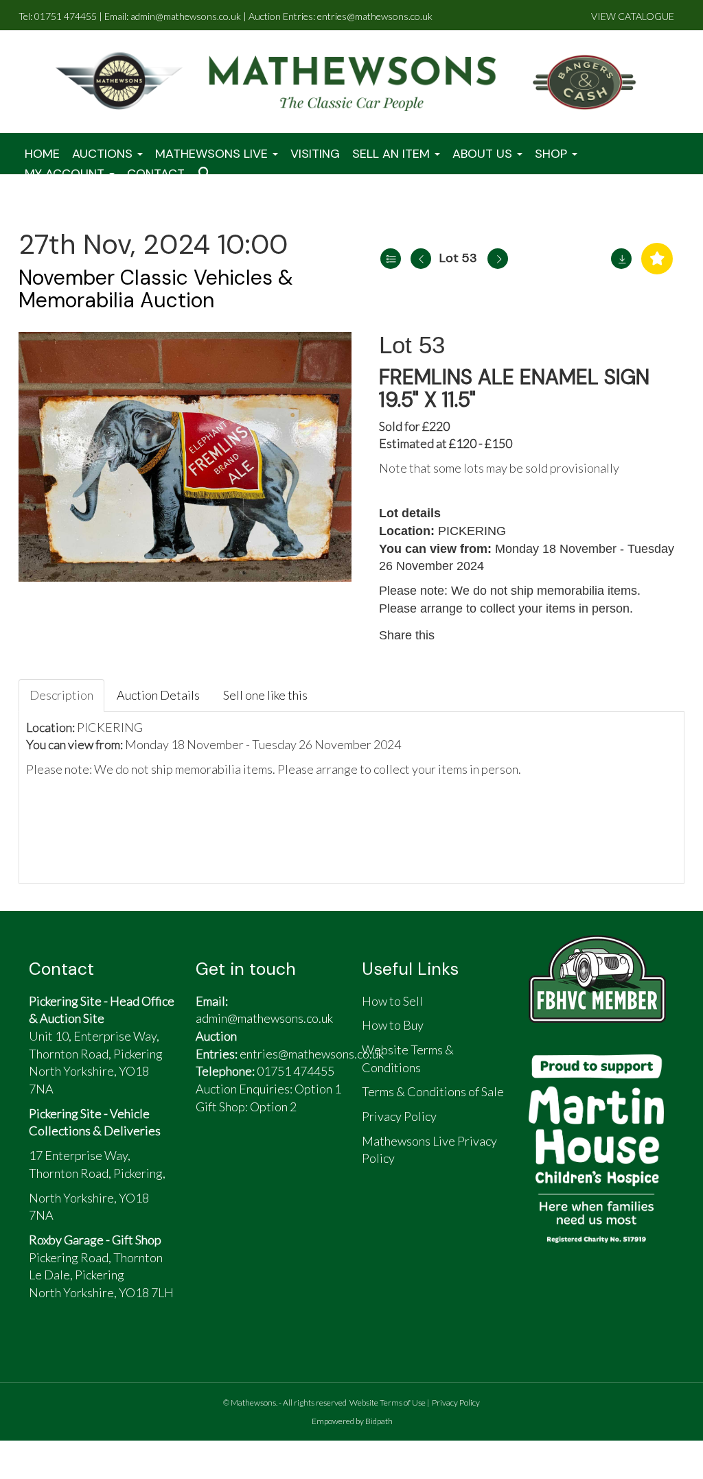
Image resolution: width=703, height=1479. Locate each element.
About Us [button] (484, 153)
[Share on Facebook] (458, 635)
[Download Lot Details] (621, 258)
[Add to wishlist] (657, 258)
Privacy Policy (456, 1402)
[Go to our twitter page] (245, 1161)
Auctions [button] (104, 153)
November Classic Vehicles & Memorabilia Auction (156, 288)
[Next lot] (497, 258)
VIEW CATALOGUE (632, 16)
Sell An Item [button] (392, 153)
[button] (206, 174)
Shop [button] (553, 153)
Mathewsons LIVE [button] (213, 153)
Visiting (315, 153)
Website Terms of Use (387, 1402)
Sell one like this (265, 694)
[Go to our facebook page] (213, 1161)
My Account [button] (66, 173)
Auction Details (158, 694)
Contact (156, 173)
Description (61, 694)
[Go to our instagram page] (516, 635)
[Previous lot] (421, 258)
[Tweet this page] (487, 635)
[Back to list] (390, 258)
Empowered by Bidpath (352, 1421)
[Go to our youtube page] (277, 1161)
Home (42, 153)
